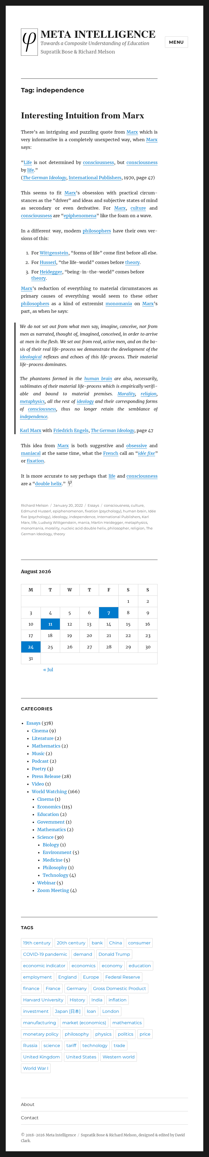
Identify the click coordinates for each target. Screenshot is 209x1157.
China (115, 942)
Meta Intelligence (98, 33)
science (52, 1045)
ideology (85, 401)
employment (37, 977)
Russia (30, 1045)
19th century (37, 942)
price (145, 1034)
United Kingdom (41, 1057)
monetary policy (41, 1034)
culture (138, 208)
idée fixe (146, 453)
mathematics (127, 1022)
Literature (43, 738)
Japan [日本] (68, 1011)
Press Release (46, 776)
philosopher (118, 528)
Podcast (40, 761)
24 (31, 647)
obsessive (136, 445)
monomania (119, 303)
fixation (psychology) (103, 511)
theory (132, 262)
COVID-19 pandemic (45, 954)
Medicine (53, 860)
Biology (51, 844)
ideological (31, 357)
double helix (48, 483)
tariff (71, 1045)
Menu (176, 42)
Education (48, 814)
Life (28, 162)
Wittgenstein (54, 253)
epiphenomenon (68, 511)
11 (50, 624)
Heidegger (51, 272)
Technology (55, 875)
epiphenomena (80, 215)
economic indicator (44, 965)
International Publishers (95, 177)
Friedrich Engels (70, 430)
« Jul (48, 669)
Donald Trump (114, 954)
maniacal (31, 453)
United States (81, 1057)
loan (91, 1011)
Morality (126, 393)
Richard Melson (34, 505)
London (110, 1011)
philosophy (77, 1034)
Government (51, 822)
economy (112, 965)
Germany (77, 988)
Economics (49, 806)
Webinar (46, 882)
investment (36, 1011)
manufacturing (39, 1022)
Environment (57, 852)
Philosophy (55, 867)
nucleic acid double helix (83, 528)
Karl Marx (30, 430)
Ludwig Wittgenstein (57, 522)
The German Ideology (44, 177)
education (140, 965)
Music (38, 753)
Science (45, 837)
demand (82, 954)
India (96, 999)
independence (33, 416)
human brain (98, 378)
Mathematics (46, 746)
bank (97, 942)
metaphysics (32, 401)
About (28, 1104)
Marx (132, 132)
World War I (35, 1068)
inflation (118, 999)
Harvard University (43, 999)
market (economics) (84, 1022)
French (110, 453)
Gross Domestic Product (119, 988)
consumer (139, 942)
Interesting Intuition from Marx (82, 114)
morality (52, 528)
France (53, 988)
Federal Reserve (122, 977)
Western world (119, 1057)
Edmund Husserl (36, 511)
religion (148, 393)
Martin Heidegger (107, 522)
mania (84, 522)
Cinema (40, 730)
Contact (30, 1117)
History (77, 999)
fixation (35, 461)
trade (119, 1045)
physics (103, 1034)
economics (84, 965)
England (67, 977)
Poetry (39, 768)
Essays (93, 505)
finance (31, 988)
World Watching (49, 791)
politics (125, 1034)
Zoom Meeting (53, 890)
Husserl (48, 262)
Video (38, 784)
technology (94, 1045)
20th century (71, 942)
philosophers (97, 231)
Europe (91, 977)
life (30, 170)
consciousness (98, 162)
